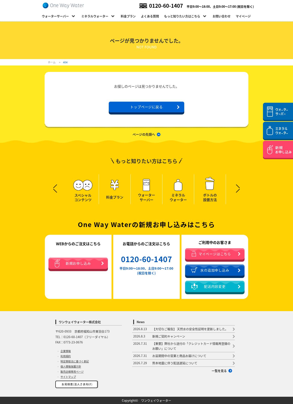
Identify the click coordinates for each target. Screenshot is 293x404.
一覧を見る (219, 370)
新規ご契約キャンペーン (159, 336)
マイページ (243, 16)
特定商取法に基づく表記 (74, 361)
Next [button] (238, 186)
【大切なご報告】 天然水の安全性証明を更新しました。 (180, 329)
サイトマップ (68, 377)
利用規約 (65, 356)
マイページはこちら (215, 253)
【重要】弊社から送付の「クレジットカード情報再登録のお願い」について (181, 346)
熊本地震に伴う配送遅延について (165, 363)
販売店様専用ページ (72, 371)
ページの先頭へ (144, 134)
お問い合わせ (222, 16)
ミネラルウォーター (94, 16)
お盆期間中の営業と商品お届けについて (169, 356)
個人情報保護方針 (70, 366)
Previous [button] (55, 186)
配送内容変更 (215, 286)
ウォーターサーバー (55, 16)
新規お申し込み (78, 263)
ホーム (52, 62)
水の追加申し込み (214, 270)
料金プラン (128, 16)
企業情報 (65, 351)
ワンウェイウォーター (156, 400)
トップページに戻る (146, 106)
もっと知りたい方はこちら (182, 16)
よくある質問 (150, 16)
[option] (83, 189)
